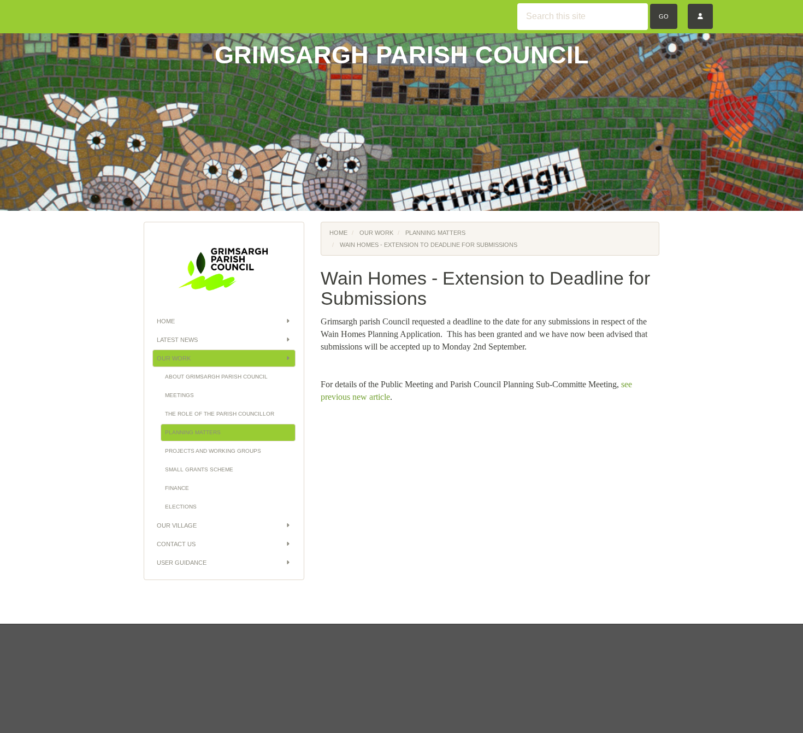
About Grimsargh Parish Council (216, 377)
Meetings (179, 395)
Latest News (177, 339)
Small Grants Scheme (199, 469)
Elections (181, 507)
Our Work (174, 358)
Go (664, 16)
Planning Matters (193, 432)
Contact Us (176, 544)
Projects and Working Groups (213, 451)
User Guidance (181, 562)
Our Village (177, 525)
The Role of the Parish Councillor (219, 414)
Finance (177, 488)
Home (166, 321)
